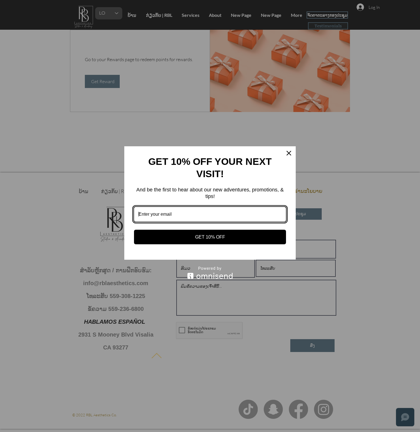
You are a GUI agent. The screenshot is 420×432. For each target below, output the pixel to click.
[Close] (289, 153)
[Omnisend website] (210, 273)
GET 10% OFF (210, 237)
